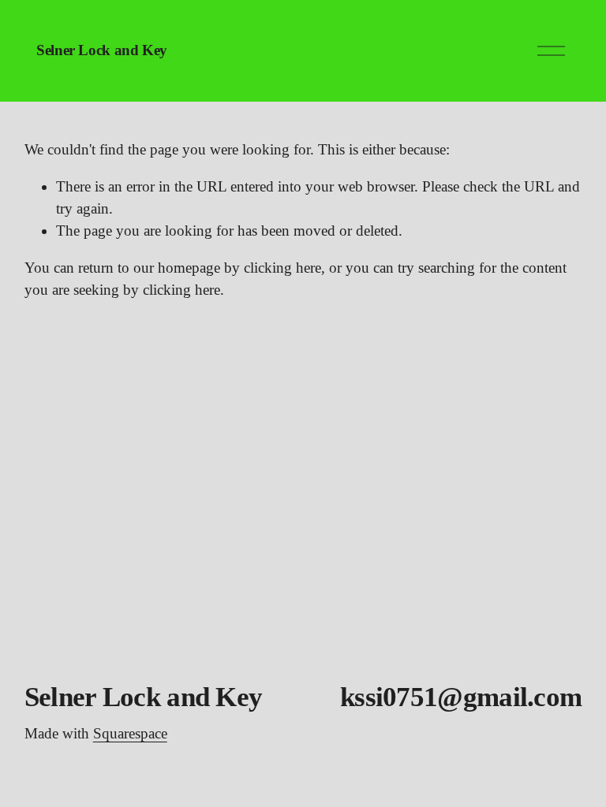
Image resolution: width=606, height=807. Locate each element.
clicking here (282, 267)
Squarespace (130, 733)
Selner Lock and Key (101, 50)
